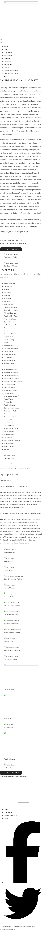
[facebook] (23, 882)
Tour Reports (8, 58)
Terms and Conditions (11, 70)
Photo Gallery (8, 55)
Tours (6, 49)
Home (6, 46)
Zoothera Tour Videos (11, 73)
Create (12, 929)
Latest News (8, 52)
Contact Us (7, 61)
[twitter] (23, 922)
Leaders (6, 67)
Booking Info (8, 64)
